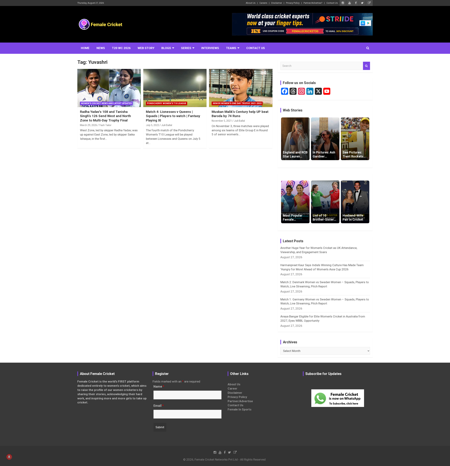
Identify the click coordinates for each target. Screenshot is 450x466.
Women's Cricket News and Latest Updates (106, 103)
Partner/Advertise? (313, 3)
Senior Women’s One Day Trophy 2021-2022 (237, 103)
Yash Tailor (105, 125)
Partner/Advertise (240, 401)
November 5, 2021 (222, 120)
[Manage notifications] (9, 457)
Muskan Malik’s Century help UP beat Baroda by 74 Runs (240, 114)
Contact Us (332, 3)
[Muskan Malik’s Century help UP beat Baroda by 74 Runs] (241, 88)
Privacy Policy (293, 3)
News (101, 48)
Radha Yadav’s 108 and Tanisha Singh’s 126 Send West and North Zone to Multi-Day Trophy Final (105, 116)
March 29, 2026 (88, 125)
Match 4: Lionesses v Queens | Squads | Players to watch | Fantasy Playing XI (173, 116)
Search (366, 66)
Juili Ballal (166, 125)
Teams (231, 48)
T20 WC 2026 (121, 48)
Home (85, 48)
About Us (250, 3)
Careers (263, 3)
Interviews (210, 48)
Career (232, 388)
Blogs (166, 48)
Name (158, 386)
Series (186, 48)
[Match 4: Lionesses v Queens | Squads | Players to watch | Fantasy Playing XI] (175, 88)
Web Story (146, 48)
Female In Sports (239, 409)
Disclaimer (276, 3)
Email (158, 405)
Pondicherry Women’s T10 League (166, 103)
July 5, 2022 (152, 125)
